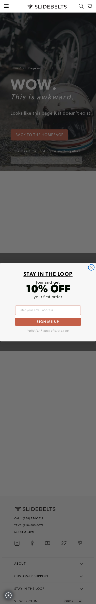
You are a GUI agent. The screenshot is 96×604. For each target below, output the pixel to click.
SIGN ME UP (48, 322)
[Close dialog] (91, 267)
